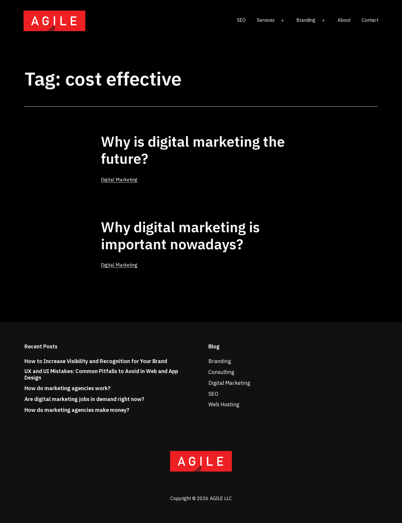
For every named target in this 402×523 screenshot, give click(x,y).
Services (266, 20)
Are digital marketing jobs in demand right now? (84, 399)
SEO (241, 20)
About (344, 20)
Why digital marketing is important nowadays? (180, 235)
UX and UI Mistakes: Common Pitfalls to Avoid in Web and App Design (101, 374)
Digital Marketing (119, 180)
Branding (305, 20)
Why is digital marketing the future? (193, 150)
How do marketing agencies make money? (76, 410)
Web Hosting (223, 404)
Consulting (221, 372)
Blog (214, 346)
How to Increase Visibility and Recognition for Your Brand (95, 361)
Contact (370, 20)
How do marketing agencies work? (67, 388)
